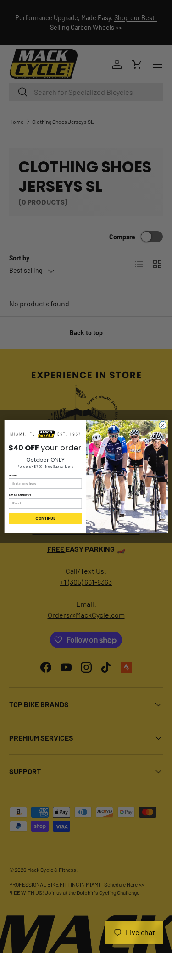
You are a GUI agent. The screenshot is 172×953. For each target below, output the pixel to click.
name (13, 475)
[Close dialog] (162, 425)
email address (20, 495)
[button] (45, 434)
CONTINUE (45, 518)
